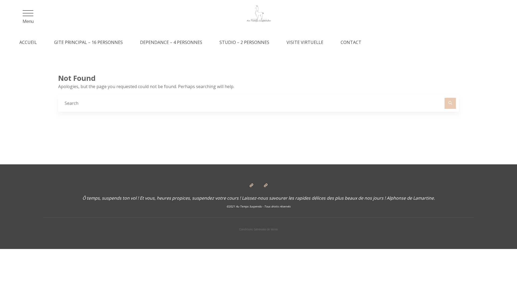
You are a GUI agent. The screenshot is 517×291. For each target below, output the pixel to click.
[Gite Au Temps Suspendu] (258, 14)
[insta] (265, 185)
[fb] (251, 185)
